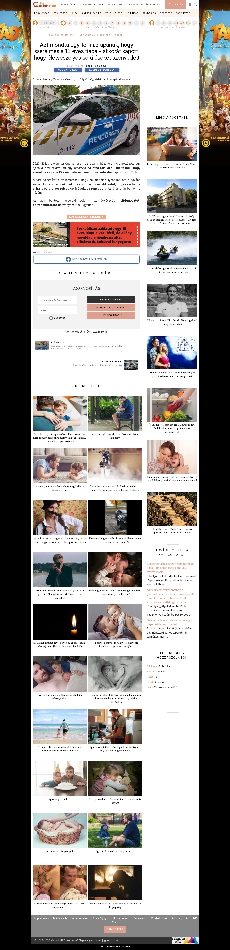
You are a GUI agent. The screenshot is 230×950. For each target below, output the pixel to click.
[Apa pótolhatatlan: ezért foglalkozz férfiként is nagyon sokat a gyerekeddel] (115, 726)
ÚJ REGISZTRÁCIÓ (111, 315)
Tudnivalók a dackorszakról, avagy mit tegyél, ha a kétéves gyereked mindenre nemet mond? (172, 479)
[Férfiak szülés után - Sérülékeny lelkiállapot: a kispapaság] (115, 882)
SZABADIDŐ (149, 13)
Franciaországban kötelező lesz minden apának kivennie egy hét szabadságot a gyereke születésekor (115, 699)
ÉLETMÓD (133, 13)
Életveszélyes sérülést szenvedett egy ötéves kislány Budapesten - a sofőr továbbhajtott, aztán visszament (86, 347)
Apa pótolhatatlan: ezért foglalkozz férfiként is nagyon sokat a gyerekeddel (115, 749)
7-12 (188, 23)
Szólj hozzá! (68, 70)
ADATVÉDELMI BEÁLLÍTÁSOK (115, 946)
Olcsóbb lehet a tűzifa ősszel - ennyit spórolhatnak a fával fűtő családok (172, 531)
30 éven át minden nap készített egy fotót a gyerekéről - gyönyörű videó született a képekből (60, 594)
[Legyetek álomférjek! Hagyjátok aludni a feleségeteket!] (60, 674)
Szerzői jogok (100, 918)
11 (136, 23)
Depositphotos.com (48, 252)
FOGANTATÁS (42, 13)
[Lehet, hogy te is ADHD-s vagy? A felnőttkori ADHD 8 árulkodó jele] (172, 144)
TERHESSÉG (61, 13)
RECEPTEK (166, 13)
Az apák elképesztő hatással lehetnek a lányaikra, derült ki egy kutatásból (59, 749)
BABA (75, 13)
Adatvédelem (80, 918)
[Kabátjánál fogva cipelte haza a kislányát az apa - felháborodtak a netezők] (115, 517)
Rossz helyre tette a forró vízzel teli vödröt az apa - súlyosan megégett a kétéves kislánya (115, 488)
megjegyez (59, 318)
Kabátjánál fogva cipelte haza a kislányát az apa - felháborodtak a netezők (115, 540)
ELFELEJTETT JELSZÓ (110, 307)
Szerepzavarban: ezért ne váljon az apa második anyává (115, 801)
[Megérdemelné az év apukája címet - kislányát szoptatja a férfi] (60, 882)
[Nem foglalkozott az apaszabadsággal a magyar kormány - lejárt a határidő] (115, 569)
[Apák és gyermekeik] (60, 778)
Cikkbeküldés (159, 918)
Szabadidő (86, 35)
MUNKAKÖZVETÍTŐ (90, 4)
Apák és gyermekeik (59, 799)
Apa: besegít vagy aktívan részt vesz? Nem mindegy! (115, 436)
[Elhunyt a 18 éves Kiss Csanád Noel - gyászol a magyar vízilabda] (172, 300)
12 (142, 23)
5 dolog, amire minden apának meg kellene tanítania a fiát (60, 488)
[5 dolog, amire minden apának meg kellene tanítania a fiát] (60, 465)
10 (130, 23)
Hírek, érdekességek (110, 35)
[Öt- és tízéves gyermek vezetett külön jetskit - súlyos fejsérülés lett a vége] (172, 248)
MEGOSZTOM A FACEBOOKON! (89, 259)
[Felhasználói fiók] (189, 3)
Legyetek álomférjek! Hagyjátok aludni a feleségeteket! (60, 697)
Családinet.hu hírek (62, 35)
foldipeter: (159, 666)
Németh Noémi (74, 66)
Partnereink (140, 918)
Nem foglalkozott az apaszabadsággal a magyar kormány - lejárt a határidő (115, 592)
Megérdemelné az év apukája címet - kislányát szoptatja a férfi (59, 905)
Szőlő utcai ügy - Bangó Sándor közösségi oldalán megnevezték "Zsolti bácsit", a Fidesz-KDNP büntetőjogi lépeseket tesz (172, 220)
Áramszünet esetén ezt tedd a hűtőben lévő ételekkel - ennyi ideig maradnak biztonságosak (172, 428)
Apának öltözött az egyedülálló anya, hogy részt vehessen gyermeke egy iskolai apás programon (59, 540)
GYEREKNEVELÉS (91, 13)
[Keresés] (195, 3)
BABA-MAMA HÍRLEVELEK (143, 4)
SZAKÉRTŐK (66, 4)
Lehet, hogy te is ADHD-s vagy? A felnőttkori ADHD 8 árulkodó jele (172, 166)
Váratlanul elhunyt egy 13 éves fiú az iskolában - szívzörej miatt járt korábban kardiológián (60, 645)
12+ (194, 23)
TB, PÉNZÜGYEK (114, 13)
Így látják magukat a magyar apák (115, 851)
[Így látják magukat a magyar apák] (115, 830)
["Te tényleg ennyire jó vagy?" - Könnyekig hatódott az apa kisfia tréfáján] (115, 622)
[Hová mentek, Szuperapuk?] (60, 830)
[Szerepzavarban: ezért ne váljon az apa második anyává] (115, 778)
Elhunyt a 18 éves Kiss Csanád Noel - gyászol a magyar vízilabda (172, 322)
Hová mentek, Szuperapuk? (60, 851)
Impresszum (41, 918)
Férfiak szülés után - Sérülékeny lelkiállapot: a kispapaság (115, 905)
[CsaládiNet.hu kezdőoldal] (44, 4)
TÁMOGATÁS (175, 4)
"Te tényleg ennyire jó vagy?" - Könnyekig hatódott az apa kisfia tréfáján (115, 645)
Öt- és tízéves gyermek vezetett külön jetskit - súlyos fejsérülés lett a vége (172, 270)
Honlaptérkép (121, 918)
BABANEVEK (183, 13)
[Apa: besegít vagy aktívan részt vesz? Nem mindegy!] (115, 413)
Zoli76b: (157, 671)
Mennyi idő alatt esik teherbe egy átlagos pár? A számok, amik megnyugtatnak (172, 374)
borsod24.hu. (130, 172)
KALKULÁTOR (115, 4)
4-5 (176, 23)
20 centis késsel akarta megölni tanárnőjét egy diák (97, 365)
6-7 (182, 23)
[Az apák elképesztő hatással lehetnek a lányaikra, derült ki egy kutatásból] (60, 726)
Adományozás (180, 918)
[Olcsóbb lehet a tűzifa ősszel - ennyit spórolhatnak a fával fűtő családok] (172, 509)
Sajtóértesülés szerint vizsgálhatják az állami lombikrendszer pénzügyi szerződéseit (170, 568)
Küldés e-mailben (102, 70)
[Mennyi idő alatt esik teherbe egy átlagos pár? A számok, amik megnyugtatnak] (172, 352)
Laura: (162, 687)
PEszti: (152, 676)
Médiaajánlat (60, 918)
